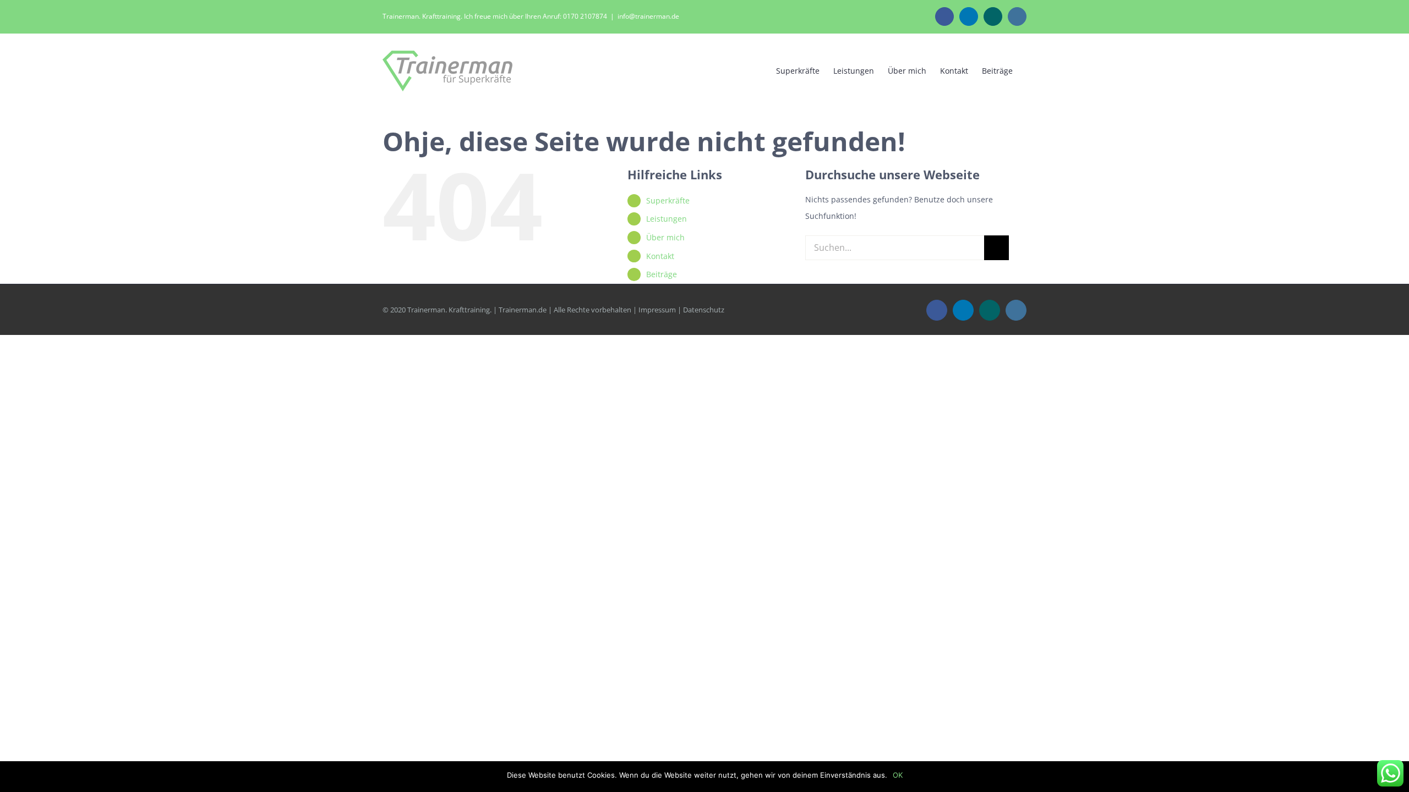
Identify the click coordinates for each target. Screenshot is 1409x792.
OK (898, 775)
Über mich (665, 237)
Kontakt (660, 256)
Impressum (657, 310)
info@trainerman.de (648, 16)
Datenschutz (703, 310)
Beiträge (661, 274)
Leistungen (666, 218)
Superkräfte (668, 200)
